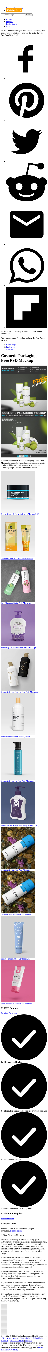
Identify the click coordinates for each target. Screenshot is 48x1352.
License (9, 19)
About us (4, 1340)
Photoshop (17, 33)
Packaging (10, 347)
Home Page (11, 345)
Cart (8, 26)
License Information (10, 1338)
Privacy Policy (25, 1338)
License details (16, 1231)
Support (9, 22)
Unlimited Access (14, 10)
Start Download (11, 35)
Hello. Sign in (11, 24)
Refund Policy (38, 1338)
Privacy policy (12, 1350)
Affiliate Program (17, 1340)
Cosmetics (10, 349)
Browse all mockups (14, 8)
